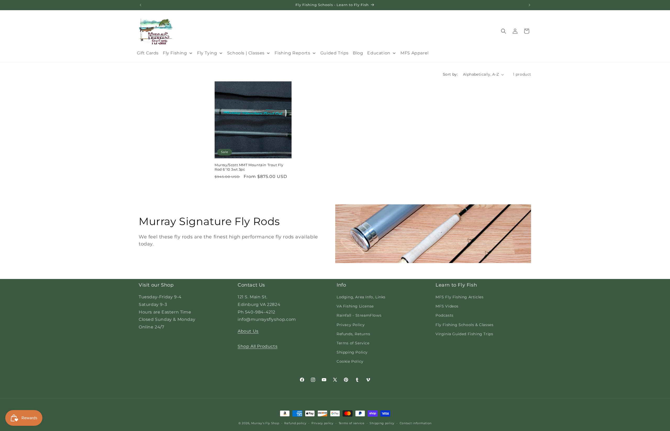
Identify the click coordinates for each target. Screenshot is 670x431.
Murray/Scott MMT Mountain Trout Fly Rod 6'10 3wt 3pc (249, 167)
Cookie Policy (350, 361)
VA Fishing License (355, 306)
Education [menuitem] (378, 53)
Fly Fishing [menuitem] (175, 53)
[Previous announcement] (140, 5)
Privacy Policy (351, 324)
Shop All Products (257, 346)
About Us (248, 331)
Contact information (416, 423)
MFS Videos (447, 306)
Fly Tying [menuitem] (207, 53)
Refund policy (295, 423)
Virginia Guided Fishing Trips (464, 334)
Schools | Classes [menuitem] (246, 53)
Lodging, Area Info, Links (361, 297)
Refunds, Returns (353, 334)
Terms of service (352, 423)
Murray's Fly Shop (265, 423)
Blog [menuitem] (358, 53)
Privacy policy (322, 423)
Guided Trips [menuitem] (334, 53)
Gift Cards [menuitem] (148, 53)
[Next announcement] (529, 5)
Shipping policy (382, 423)
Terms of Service (353, 343)
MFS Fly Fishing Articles (459, 297)
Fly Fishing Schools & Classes (464, 324)
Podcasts (445, 315)
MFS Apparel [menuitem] (414, 53)
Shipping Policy (352, 352)
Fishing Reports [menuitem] (292, 53)
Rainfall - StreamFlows (359, 315)
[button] (503, 31)
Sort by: (450, 74)
